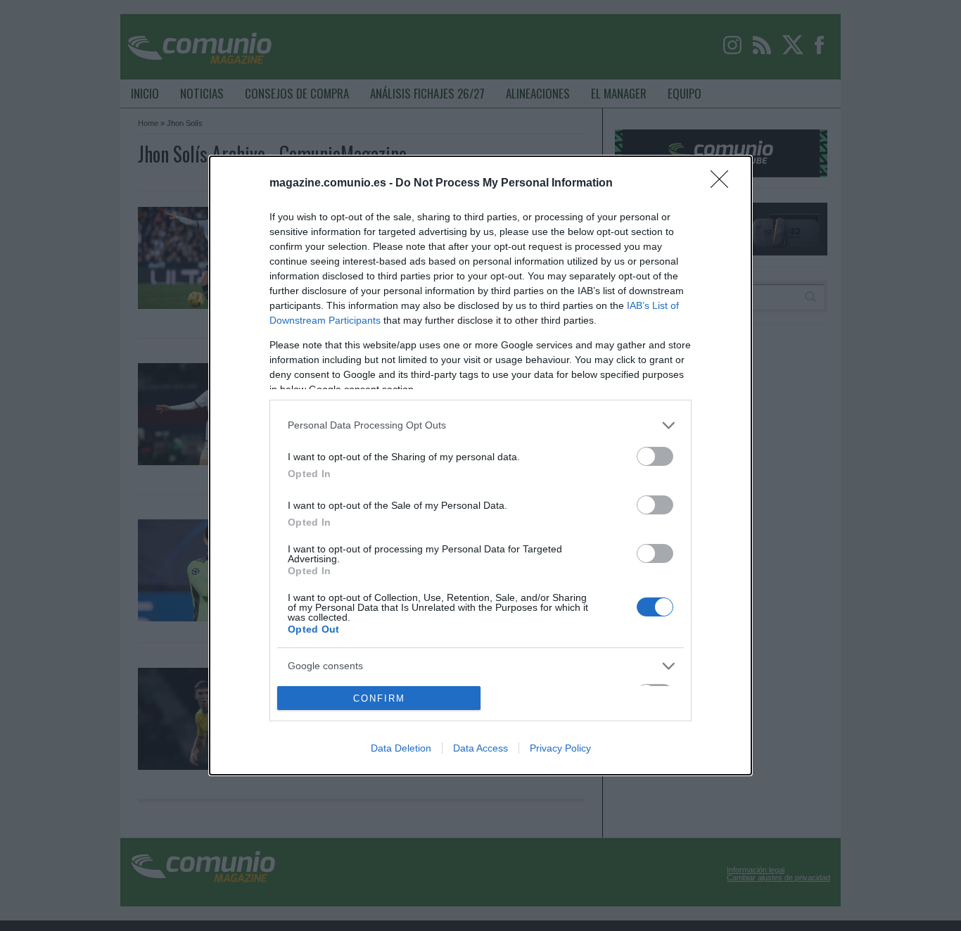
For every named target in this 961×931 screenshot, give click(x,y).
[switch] (655, 456)
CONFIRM (379, 698)
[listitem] (480, 425)
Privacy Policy (560, 748)
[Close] (724, 183)
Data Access (480, 748)
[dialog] (480, 465)
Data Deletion (401, 748)
